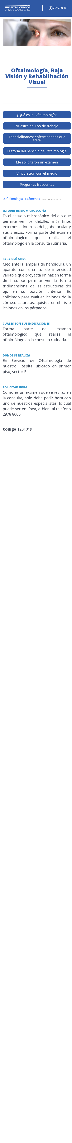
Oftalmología (13, 199)
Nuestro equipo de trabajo (37, 126)
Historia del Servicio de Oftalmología (37, 151)
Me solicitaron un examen (37, 162)
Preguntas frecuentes (37, 184)
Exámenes (32, 199)
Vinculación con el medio (37, 173)
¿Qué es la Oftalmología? (37, 114)
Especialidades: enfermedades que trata (37, 138)
